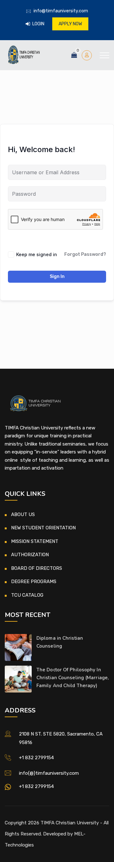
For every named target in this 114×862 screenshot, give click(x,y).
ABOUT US (23, 514)
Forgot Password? (85, 254)
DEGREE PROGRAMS (33, 581)
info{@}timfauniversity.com (49, 773)
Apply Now (70, 24)
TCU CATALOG (27, 595)
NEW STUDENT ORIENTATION (43, 528)
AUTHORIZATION (30, 554)
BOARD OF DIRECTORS (36, 568)
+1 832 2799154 (36, 757)
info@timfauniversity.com (61, 11)
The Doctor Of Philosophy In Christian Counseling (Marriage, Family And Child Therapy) (72, 678)
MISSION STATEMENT (34, 541)
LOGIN (37, 24)
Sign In (57, 276)
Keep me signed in (36, 254)
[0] (74, 55)
